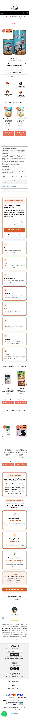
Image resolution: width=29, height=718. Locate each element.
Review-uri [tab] (5, 190)
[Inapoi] (1, 17)
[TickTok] (14, 668)
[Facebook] (11, 668)
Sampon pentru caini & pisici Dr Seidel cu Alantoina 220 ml (8, 451)
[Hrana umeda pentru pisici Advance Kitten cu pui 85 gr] (8, 379)
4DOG (21, 449)
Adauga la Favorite (14, 76)
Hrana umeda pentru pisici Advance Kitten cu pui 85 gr (8, 390)
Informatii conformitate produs (9, 186)
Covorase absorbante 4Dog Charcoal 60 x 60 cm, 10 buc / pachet (21, 451)
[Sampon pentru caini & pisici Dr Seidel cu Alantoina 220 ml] (8, 431)
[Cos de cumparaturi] (23, 13)
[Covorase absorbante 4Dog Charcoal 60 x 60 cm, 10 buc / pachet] (21, 431)
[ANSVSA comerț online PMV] (21, 703)
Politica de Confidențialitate (16, 658)
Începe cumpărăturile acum (14, 589)
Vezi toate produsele (14, 229)
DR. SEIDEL (7, 449)
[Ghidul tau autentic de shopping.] (14, 713)
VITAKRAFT (21, 388)
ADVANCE (8, 388)
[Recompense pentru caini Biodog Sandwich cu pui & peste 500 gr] (8, 111)
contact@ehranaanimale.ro (15, 676)
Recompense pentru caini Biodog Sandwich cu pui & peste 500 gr (8, 120)
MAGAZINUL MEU (14, 682)
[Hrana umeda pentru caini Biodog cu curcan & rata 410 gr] (14, 42)
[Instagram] (17, 668)
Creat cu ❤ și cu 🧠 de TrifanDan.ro (11, 707)
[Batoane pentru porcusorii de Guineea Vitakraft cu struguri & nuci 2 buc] (21, 378)
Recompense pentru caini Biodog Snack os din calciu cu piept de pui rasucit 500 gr (21, 120)
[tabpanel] (14, 42)
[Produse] (2, 13)
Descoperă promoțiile (14, 235)
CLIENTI (14, 685)
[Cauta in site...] (27, 13)
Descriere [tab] (4, 145)
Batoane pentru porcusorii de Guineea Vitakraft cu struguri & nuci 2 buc (21, 390)
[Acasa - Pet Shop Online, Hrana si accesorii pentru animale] (14, 7)
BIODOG (8, 118)
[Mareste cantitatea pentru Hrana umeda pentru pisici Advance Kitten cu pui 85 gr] (10, 399)
